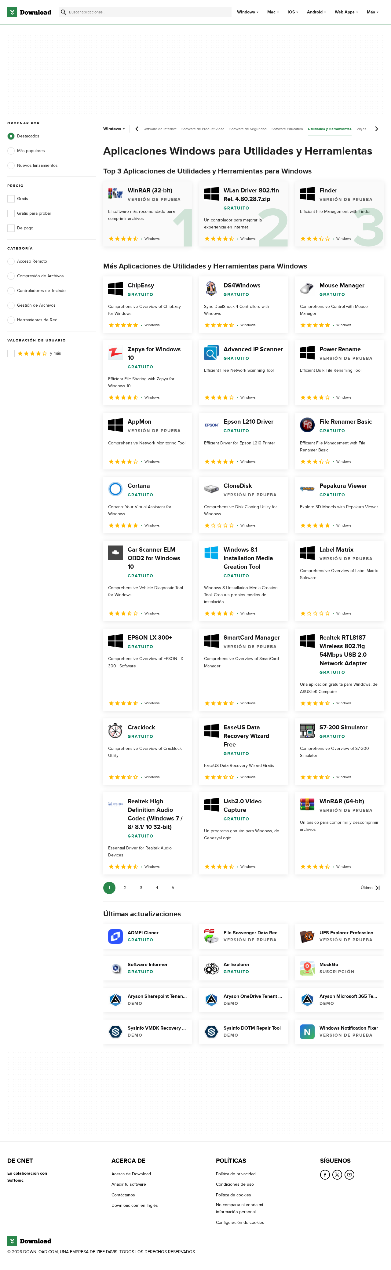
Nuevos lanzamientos (37, 165)
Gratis (22, 198)
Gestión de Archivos (36, 305)
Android (315, 12)
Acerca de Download (131, 1174)
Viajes (361, 129)
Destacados (28, 136)
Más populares (31, 150)
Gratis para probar (34, 213)
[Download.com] (29, 12)
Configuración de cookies (240, 1222)
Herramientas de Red (37, 320)
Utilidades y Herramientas (330, 129)
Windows (246, 12)
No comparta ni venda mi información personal (239, 1208)
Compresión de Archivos (40, 276)
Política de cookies (233, 1194)
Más (371, 12)
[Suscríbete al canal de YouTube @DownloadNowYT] (349, 1175)
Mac (271, 12)
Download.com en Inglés (134, 1205)
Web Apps (345, 12)
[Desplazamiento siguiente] (376, 129)
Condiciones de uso (235, 1184)
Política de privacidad (236, 1174)
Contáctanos (123, 1194)
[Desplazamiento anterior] (137, 129)
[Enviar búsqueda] (63, 12)
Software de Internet (160, 129)
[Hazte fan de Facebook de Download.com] (325, 1175)
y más (55, 353)
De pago (25, 228)
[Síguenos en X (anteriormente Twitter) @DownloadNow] (337, 1175)
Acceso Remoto (32, 261)
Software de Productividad (203, 129)
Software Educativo (287, 129)
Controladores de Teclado (41, 290)
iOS (291, 12)
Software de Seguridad (248, 129)
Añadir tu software (128, 1184)
